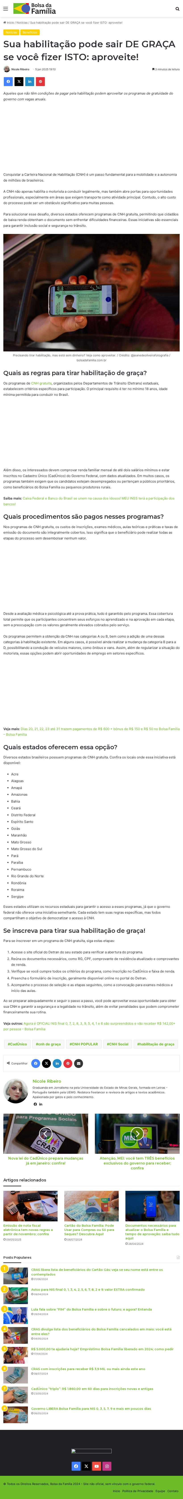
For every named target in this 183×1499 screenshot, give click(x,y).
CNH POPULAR (85, 1044)
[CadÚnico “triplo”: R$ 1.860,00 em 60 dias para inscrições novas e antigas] (15, 1395)
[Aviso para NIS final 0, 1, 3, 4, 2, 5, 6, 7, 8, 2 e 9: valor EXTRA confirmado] (15, 1295)
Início (10, 22)
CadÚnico (18, 1044)
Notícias (22, 22)
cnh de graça (49, 1044)
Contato (173, 1491)
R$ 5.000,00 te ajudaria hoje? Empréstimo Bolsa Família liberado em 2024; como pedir (102, 1349)
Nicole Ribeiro (20, 69)
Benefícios (30, 32)
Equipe (160, 1491)
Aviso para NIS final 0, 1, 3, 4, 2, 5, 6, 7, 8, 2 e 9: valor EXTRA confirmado (88, 1290)
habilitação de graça (156, 1044)
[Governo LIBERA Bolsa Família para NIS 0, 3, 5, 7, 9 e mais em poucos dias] (15, 1414)
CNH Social (118, 1044)
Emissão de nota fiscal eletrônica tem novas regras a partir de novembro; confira (28, 1230)
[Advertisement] (91, 138)
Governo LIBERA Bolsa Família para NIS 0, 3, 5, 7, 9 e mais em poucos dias (91, 1409)
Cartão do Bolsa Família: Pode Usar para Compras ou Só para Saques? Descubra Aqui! (89, 1230)
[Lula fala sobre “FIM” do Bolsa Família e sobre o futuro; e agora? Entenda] (15, 1315)
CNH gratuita (41, 383)
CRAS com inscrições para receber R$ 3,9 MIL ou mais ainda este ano (88, 1369)
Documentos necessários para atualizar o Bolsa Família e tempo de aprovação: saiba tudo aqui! (152, 1232)
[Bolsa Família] (34, 8)
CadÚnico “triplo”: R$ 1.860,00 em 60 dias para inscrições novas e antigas (92, 1389)
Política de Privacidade (137, 1491)
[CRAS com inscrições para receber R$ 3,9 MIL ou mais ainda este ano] (15, 1375)
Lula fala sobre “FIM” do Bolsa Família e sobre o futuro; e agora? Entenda (91, 1309)
